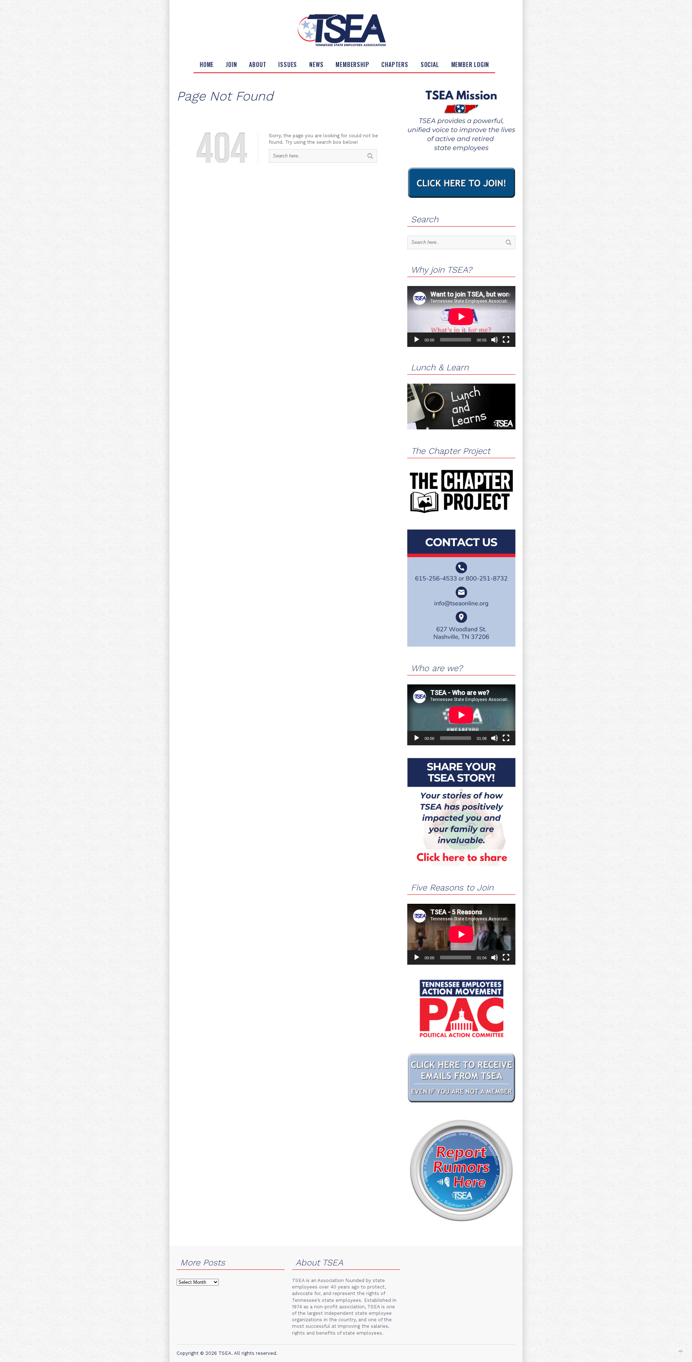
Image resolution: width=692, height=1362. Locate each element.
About (257, 64)
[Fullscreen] (506, 339)
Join (231, 64)
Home (207, 64)
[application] (461, 316)
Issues (287, 64)
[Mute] (494, 339)
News (316, 64)
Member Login (470, 64)
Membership (352, 64)
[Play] (416, 339)
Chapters (394, 64)
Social (430, 64)
